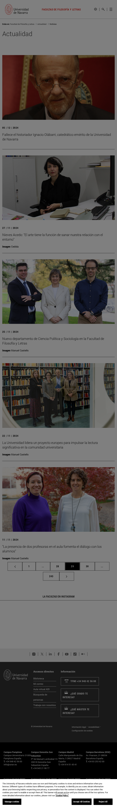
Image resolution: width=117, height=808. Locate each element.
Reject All (103, 801)
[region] (58, 793)
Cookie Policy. (62, 795)
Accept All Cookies (81, 801)
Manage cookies (12, 801)
